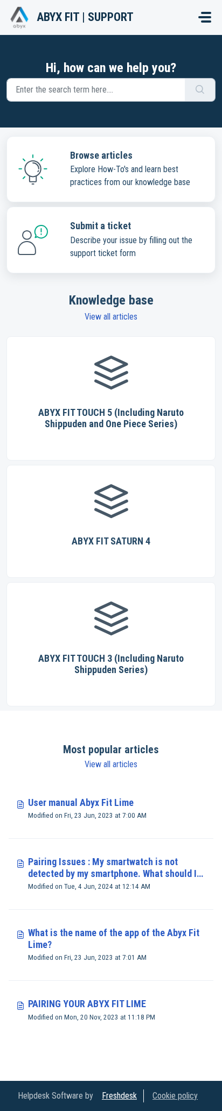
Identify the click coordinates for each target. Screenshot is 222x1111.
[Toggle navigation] (205, 17)
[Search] (200, 90)
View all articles (111, 317)
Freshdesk (119, 1096)
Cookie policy (175, 1096)
